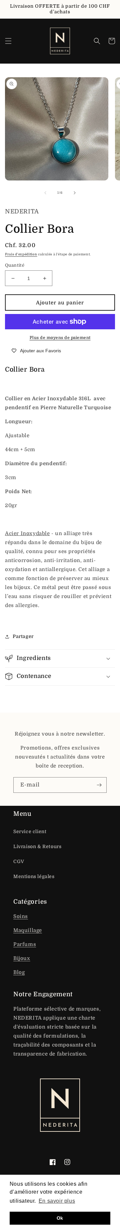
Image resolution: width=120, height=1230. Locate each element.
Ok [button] (60, 1218)
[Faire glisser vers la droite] (74, 192)
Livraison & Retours (37, 846)
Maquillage (27, 930)
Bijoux (21, 958)
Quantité (14, 265)
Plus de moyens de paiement (60, 337)
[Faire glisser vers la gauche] (45, 192)
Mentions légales (34, 876)
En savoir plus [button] (57, 1201)
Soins (20, 916)
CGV (18, 861)
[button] (8, 41)
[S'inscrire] (99, 785)
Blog (19, 972)
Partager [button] (23, 636)
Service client (29, 831)
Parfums (24, 944)
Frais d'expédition (21, 254)
